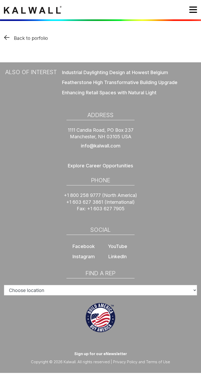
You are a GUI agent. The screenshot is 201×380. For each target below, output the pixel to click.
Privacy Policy (125, 362)
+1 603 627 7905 (106, 208)
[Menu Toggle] (193, 11)
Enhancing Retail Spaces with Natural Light (109, 92)
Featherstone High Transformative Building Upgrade (119, 82)
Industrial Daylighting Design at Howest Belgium (115, 72)
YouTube (117, 246)
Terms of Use (158, 362)
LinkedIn (117, 256)
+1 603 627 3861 (84, 202)
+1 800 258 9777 (82, 195)
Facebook (83, 246)
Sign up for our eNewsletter (100, 353)
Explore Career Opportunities (100, 165)
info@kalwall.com (100, 145)
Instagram (83, 256)
